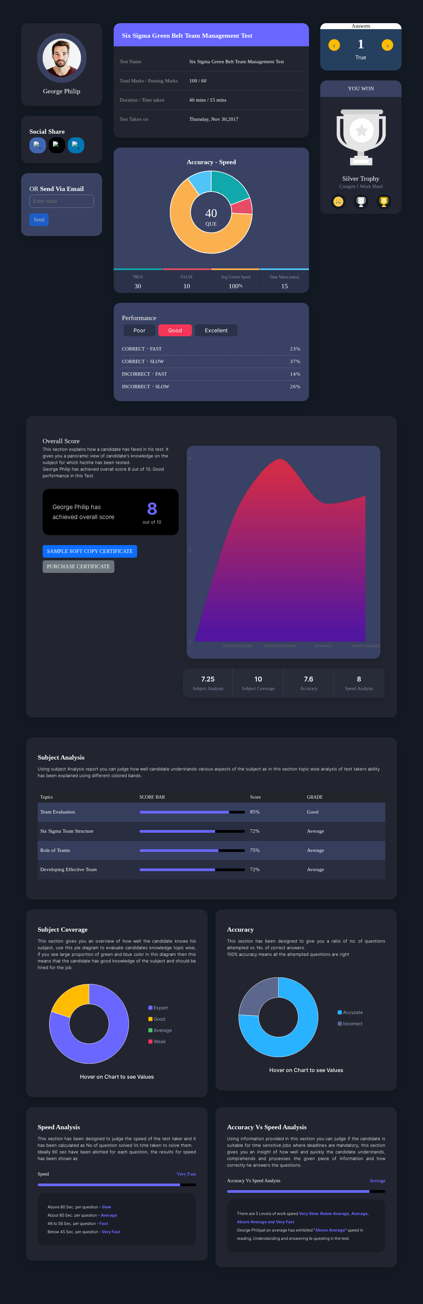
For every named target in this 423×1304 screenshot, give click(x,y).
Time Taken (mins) (284, 282)
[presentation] (334, 45)
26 (295, 386)
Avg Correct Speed (235, 282)
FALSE (187, 282)
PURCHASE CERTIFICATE (78, 566)
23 (295, 348)
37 (295, 361)
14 (295, 374)
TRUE (138, 282)
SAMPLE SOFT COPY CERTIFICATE (90, 551)
